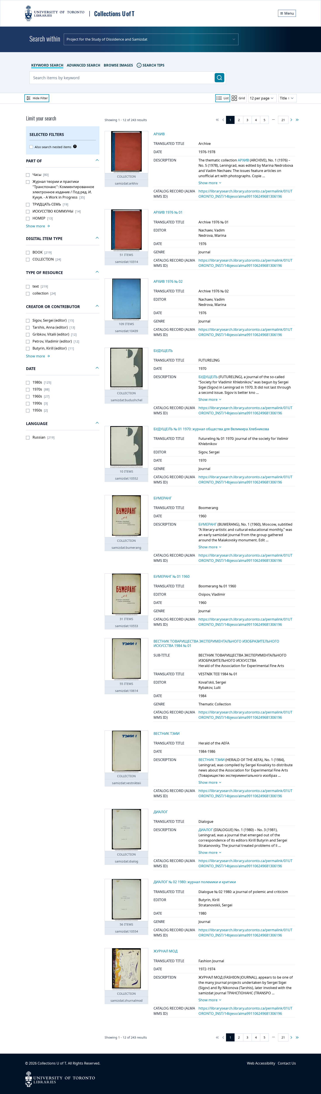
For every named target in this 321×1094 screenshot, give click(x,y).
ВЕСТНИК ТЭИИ (211, 759)
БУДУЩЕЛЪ (208, 376)
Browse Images (118, 65)
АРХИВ (243, 160)
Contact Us (287, 1063)
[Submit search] (219, 77)
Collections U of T (52, 1063)
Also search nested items (53, 147)
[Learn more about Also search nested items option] (74, 146)
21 (283, 120)
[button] (62, 161)
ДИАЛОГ (205, 829)
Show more (207, 182)
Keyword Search (47, 65)
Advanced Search (83, 65)
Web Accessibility (261, 1063)
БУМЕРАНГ (207, 524)
